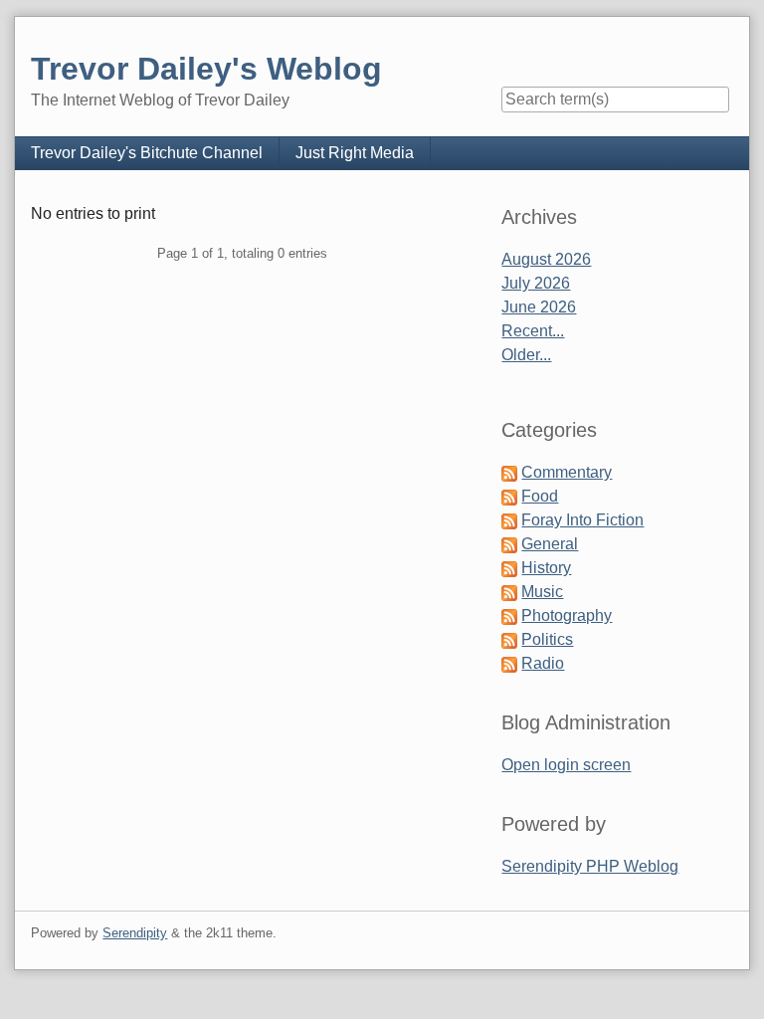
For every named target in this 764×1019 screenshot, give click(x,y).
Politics (547, 639)
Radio (542, 663)
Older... (526, 354)
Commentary (566, 472)
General (549, 543)
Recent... (532, 330)
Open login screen (566, 764)
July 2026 (535, 283)
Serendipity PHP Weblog (589, 866)
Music (542, 591)
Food (539, 496)
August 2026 (546, 259)
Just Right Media (354, 152)
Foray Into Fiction (582, 519)
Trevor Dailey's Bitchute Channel (147, 152)
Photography (566, 615)
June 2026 (538, 307)
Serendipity (134, 932)
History (546, 567)
